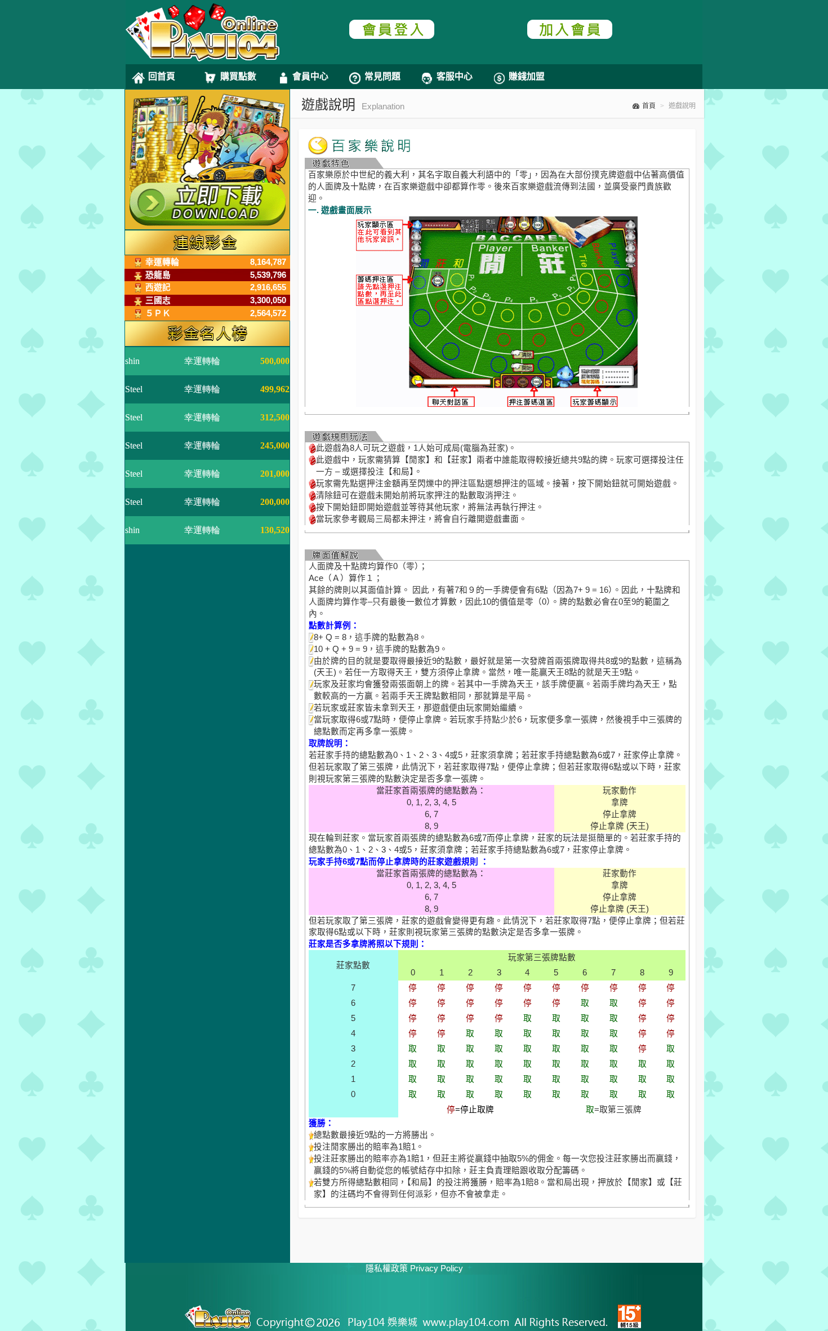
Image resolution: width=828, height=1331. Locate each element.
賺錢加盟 (527, 76)
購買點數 (238, 76)
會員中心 (310, 76)
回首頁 (161, 76)
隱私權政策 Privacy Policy (414, 1268)
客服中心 (455, 76)
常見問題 (382, 76)
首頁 (649, 106)
